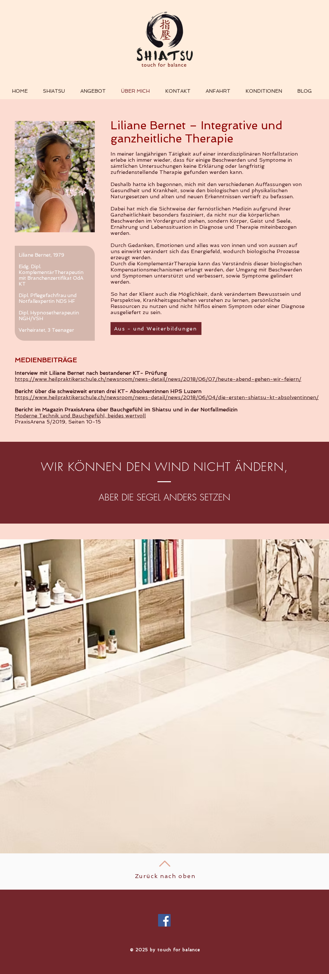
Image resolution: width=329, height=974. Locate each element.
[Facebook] (164, 920)
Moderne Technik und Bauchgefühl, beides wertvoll (80, 416)
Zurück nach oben (165, 876)
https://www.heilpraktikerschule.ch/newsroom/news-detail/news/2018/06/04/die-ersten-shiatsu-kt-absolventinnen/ (167, 397)
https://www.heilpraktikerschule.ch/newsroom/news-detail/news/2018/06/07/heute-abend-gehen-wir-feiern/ (158, 379)
